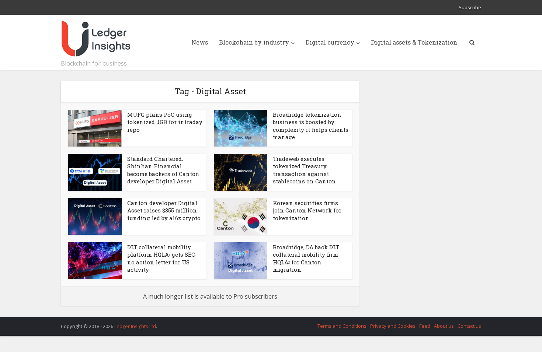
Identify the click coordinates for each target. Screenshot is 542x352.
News (199, 42)
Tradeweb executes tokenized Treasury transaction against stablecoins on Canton (304, 170)
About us (444, 326)
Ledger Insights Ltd (135, 326)
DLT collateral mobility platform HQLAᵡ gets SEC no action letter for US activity (161, 258)
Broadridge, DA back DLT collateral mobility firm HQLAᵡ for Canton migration (306, 258)
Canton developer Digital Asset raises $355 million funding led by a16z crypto (164, 210)
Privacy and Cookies (393, 326)
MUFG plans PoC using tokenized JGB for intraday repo (164, 122)
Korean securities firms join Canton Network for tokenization (307, 210)
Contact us (469, 326)
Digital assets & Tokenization (414, 42)
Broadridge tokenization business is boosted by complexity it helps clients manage (310, 126)
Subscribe (470, 7)
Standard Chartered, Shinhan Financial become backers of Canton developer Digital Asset (163, 170)
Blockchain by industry (254, 42)
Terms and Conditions (341, 326)
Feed (424, 326)
